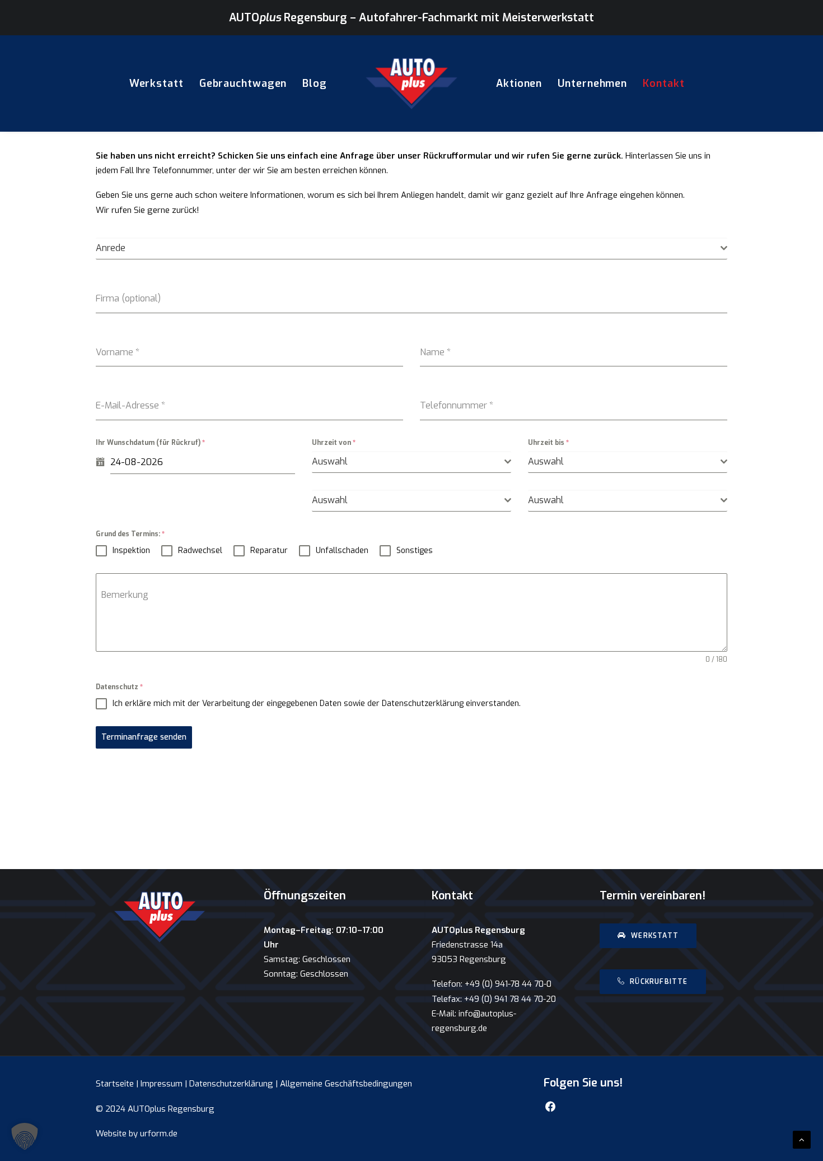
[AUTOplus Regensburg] (411, 83)
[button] (24, 1136)
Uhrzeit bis (548, 442)
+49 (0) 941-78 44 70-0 (508, 984)
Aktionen (519, 83)
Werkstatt (156, 83)
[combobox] (411, 248)
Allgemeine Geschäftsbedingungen (346, 1083)
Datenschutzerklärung (231, 1083)
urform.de (158, 1133)
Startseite (115, 1083)
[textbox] (408, 248)
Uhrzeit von (334, 442)
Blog (314, 83)
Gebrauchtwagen (243, 83)
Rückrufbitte (659, 981)
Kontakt (663, 83)
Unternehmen (592, 83)
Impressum (162, 1083)
